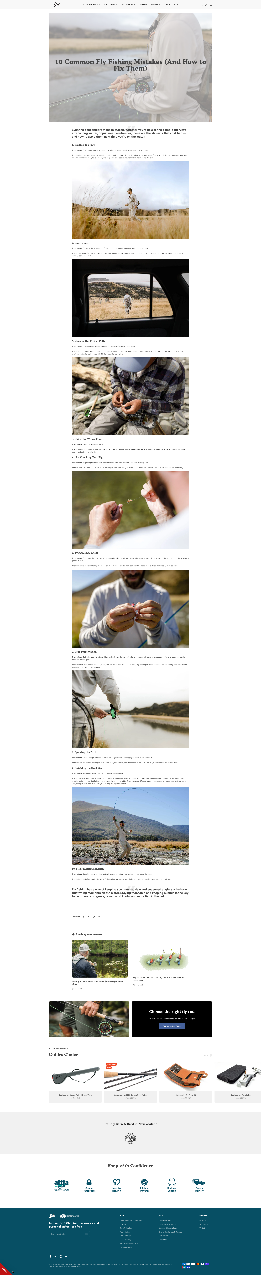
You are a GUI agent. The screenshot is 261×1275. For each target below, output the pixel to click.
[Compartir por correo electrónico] (99, 917)
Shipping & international (168, 1228)
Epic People (203, 1224)
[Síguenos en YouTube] (66, 1256)
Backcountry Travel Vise (241, 1095)
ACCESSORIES (109, 5)
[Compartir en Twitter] (89, 917)
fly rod (107, 155)
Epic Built (123, 1224)
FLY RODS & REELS (90, 5)
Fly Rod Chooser (126, 1247)
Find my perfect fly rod (172, 1026)
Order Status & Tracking (168, 1224)
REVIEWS (143, 5)
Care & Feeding (126, 1228)
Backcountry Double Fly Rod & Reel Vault (75, 1095)
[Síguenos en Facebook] (50, 1256)
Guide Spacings (126, 1240)
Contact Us (163, 1240)
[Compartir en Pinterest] (94, 917)
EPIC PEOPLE (156, 5)
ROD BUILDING (127, 5)
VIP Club (202, 1228)
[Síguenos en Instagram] (60, 1256)
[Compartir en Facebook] (83, 917)
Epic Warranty (164, 1236)
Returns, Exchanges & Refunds (170, 1232)
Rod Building (125, 1232)
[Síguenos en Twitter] (55, 1256)
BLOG (176, 5)
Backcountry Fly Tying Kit (186, 1095)
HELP (168, 5)
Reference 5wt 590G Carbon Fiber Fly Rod (130, 1095)
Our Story (202, 1220)
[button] (6, 1269)
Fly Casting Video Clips (129, 1243)
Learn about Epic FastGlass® (131, 1220)
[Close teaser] (13, 1272)
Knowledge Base (165, 1220)
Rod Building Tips (126, 1236)
